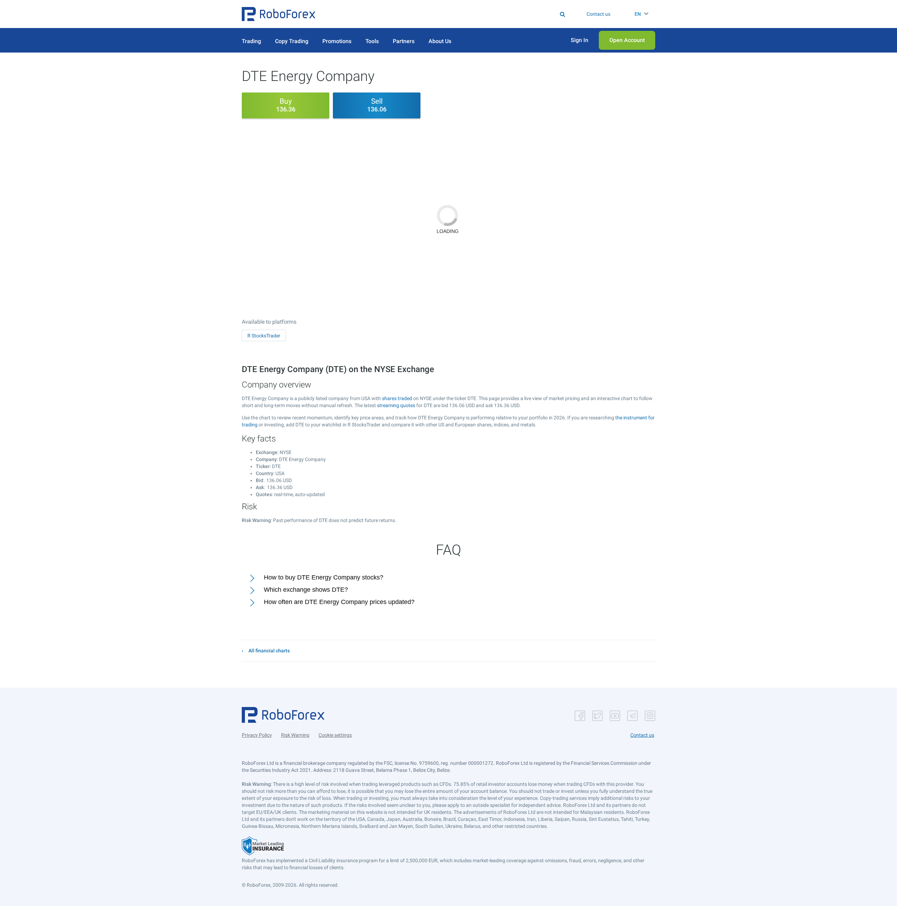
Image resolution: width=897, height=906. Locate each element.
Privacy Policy (257, 735)
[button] (278, 14)
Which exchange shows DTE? (306, 589)
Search (452, 14)
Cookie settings (335, 735)
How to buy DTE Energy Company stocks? (323, 577)
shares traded (397, 398)
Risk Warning (295, 735)
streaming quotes (396, 405)
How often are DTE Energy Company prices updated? (339, 601)
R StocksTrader (263, 335)
